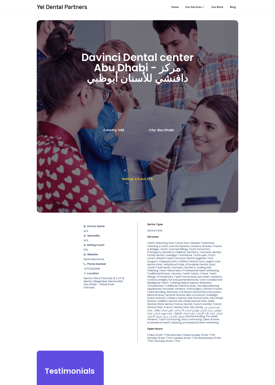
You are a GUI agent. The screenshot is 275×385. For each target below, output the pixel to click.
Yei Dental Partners (62, 7)
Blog (233, 7)
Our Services (193, 7)
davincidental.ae (94, 259)
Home (175, 7)
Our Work (217, 7)
